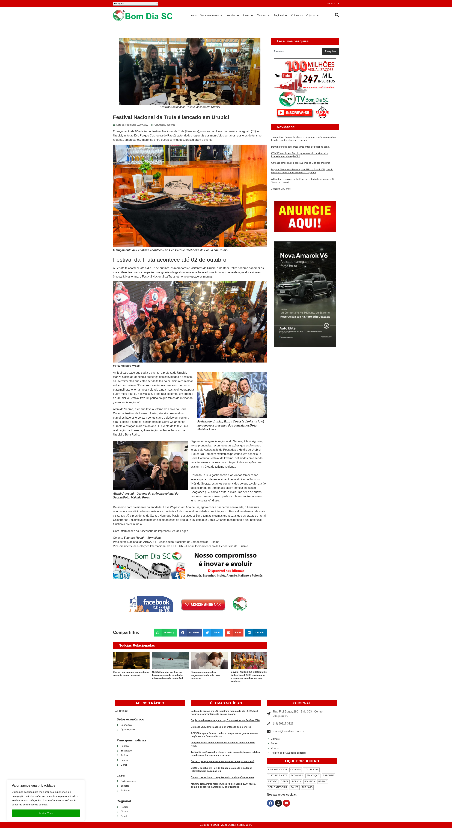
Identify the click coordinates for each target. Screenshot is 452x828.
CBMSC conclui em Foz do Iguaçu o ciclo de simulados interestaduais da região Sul (128, 675)
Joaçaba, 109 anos (281, 188)
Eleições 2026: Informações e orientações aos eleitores (221, 727)
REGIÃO (322, 781)
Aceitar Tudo (46, 813)
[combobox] (296, 51)
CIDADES (295, 769)
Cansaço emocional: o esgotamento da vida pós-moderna (166, 675)
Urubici (117, 135)
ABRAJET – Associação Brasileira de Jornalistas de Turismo (181, 541)
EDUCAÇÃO (313, 775)
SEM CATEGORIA (277, 787)
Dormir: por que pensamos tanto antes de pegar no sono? (300, 146)
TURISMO (307, 787)
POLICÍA (296, 781)
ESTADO (272, 781)
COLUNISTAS (311, 769)
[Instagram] (278, 803)
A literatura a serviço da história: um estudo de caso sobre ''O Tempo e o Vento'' (248, 675)
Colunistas (159, 124)
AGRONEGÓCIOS (277, 769)
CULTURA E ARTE (277, 775)
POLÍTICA (309, 781)
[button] (165, 633)
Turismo (171, 124)
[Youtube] (286, 803)
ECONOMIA (297, 775)
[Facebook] (270, 803)
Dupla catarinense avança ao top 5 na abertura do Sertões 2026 (225, 720)
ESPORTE (328, 775)
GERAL (285, 781)
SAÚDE (295, 787)
